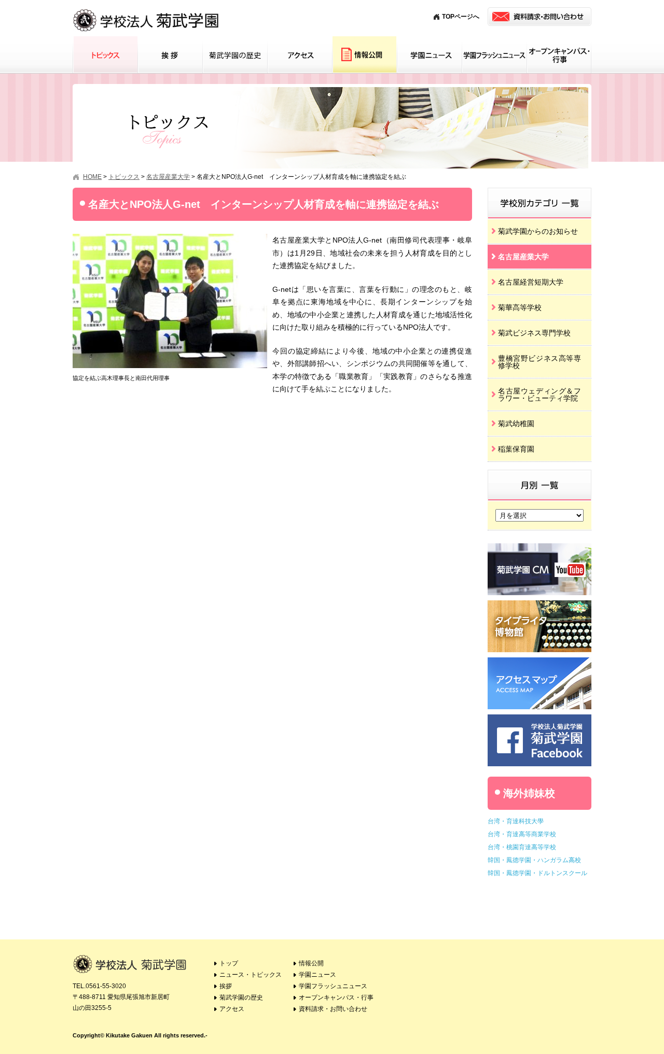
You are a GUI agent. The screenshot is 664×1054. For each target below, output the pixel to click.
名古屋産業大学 (523, 256)
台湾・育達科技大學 (516, 821)
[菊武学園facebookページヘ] (539, 718)
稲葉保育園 (516, 449)
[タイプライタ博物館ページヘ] (539, 604)
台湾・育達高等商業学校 (522, 834)
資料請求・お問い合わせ (333, 1009)
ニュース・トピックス (250, 974)
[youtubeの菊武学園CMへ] (539, 547)
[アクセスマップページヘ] (539, 661)
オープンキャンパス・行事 (559, 55)
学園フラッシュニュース (494, 55)
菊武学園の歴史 (234, 55)
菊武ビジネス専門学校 (534, 333)
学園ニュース (429, 55)
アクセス (299, 55)
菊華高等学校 (520, 307)
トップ (228, 963)
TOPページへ (460, 16)
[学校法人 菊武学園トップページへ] (146, 10)
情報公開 (364, 55)
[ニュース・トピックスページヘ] (539, 191)
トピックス (105, 55)
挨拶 (169, 55)
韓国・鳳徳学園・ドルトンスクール (537, 873)
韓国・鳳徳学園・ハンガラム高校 (534, 860)
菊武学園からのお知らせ (538, 231)
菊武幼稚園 (516, 423)
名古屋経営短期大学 (530, 282)
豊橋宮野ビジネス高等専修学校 (539, 362)
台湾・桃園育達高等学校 (522, 847)
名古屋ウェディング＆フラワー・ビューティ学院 (539, 394)
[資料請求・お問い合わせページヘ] (539, 16)
